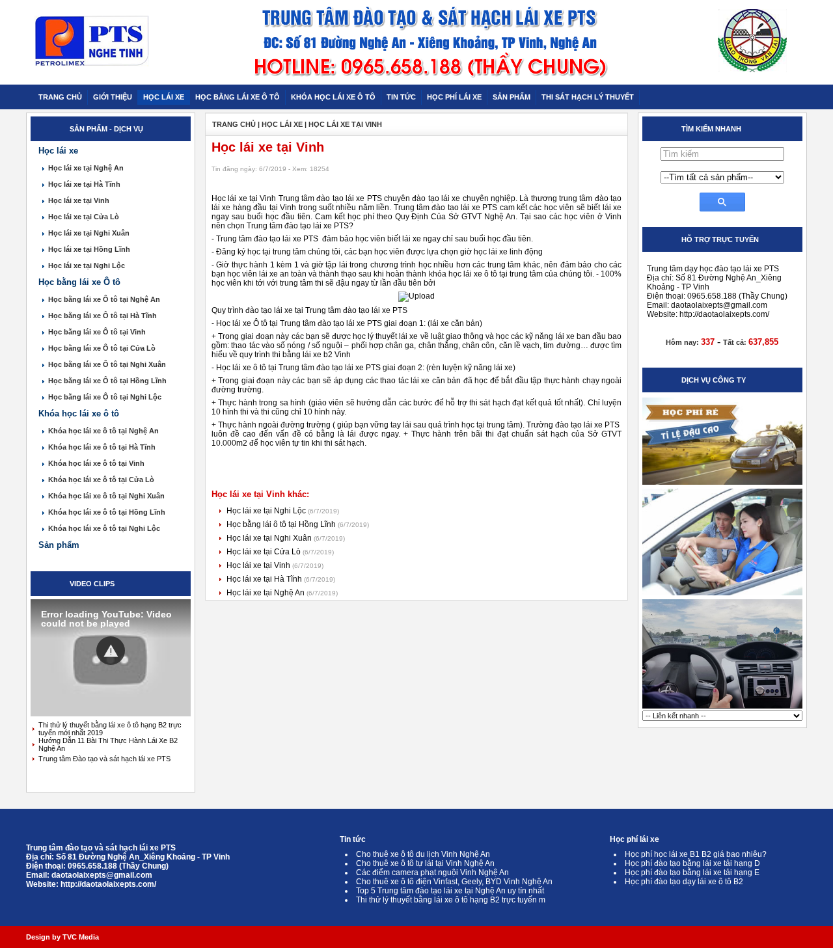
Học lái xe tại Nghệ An (86, 168)
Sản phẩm (58, 545)
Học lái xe (58, 151)
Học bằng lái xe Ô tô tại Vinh (97, 332)
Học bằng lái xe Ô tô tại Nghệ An (104, 299)
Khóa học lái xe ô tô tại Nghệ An (103, 431)
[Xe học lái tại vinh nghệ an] (722, 708)
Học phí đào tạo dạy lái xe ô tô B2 (684, 881)
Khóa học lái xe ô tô (78, 413)
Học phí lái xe (634, 839)
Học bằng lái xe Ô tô (79, 282)
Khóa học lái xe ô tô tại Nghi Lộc (104, 528)
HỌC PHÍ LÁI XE (454, 97)
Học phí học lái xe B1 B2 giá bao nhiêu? (696, 854)
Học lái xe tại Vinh (78, 200)
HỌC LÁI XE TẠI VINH (345, 124)
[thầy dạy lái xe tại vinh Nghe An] (722, 595)
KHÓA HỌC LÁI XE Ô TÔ (333, 97)
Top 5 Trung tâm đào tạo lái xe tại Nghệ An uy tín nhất (450, 890)
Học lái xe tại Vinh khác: (260, 494)
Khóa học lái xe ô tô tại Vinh (96, 463)
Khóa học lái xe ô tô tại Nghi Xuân (106, 496)
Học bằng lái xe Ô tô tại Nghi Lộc (104, 397)
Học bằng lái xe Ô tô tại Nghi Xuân (107, 364)
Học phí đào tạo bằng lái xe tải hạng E (692, 872)
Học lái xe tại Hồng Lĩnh (89, 249)
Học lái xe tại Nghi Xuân (89, 233)
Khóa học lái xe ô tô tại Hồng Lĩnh (106, 512)
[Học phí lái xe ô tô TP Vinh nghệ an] (722, 484)
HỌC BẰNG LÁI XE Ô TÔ (237, 97)
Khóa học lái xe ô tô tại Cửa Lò (101, 479)
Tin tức (353, 839)
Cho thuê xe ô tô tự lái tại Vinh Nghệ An (425, 863)
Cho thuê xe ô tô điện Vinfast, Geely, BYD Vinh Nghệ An (454, 881)
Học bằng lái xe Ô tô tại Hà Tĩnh (102, 315)
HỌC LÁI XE (163, 97)
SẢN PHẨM (511, 97)
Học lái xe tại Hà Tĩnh (84, 184)
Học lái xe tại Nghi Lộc (86, 265)
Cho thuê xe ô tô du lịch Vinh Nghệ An (423, 854)
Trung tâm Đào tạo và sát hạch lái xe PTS (104, 759)
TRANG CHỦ (60, 97)
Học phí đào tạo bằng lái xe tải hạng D (692, 863)
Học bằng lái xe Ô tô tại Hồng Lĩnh (107, 381)
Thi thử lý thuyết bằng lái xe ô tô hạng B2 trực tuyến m (450, 899)
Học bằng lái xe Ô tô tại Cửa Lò (102, 348)
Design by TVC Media (62, 937)
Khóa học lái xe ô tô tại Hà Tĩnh (102, 447)
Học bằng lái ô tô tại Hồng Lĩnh (282, 524)
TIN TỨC (401, 97)
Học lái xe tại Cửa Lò (83, 217)
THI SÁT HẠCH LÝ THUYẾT (587, 97)
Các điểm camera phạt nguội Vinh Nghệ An (432, 872)
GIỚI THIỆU (112, 97)
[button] (110, 650)
